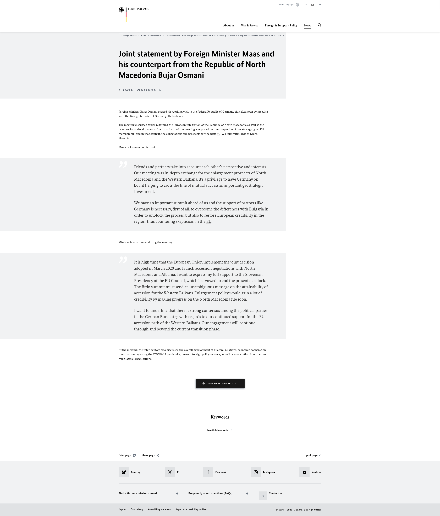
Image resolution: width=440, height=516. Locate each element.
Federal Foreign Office (125, 35)
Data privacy (137, 509)
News (307, 26)
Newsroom (156, 35)
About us (228, 25)
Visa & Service (249, 25)
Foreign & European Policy (281, 25)
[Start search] (319, 25)
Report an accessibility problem (191, 509)
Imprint (122, 509)
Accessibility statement (159, 509)
